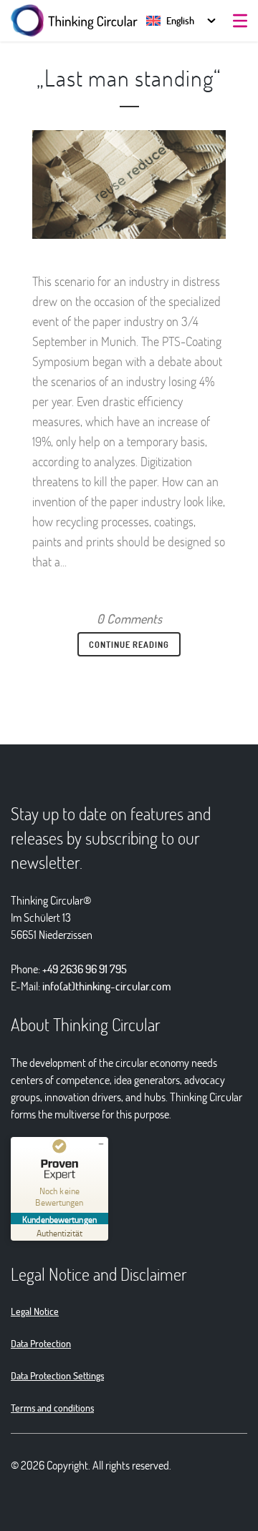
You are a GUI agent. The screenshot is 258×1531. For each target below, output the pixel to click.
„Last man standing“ (129, 77)
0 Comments (129, 618)
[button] (170, 20)
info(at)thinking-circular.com (106, 985)
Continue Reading (129, 644)
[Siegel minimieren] (101, 1144)
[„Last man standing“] (129, 184)
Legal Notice (35, 1311)
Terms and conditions (52, 1407)
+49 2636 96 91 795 (84, 968)
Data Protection (41, 1343)
